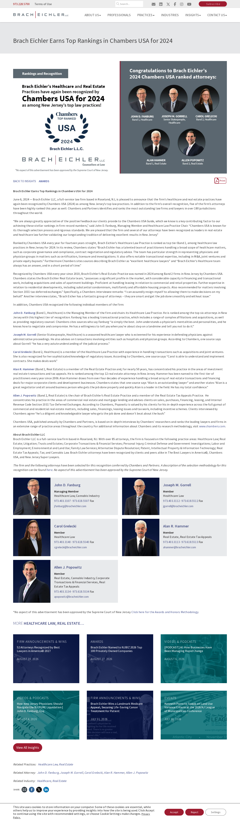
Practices (144, 15)
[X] (39, 789)
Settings (215, 812)
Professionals (119, 15)
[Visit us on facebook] (175, 4)
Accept (174, 812)
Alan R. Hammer (176, 526)
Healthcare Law (48, 764)
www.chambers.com (212, 426)
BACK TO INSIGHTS (24, 181)
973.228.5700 (21, 4)
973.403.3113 (171, 542)
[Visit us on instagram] (181, 4)
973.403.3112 (171, 501)
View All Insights (27, 747)
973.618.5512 (190, 501)
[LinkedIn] (46, 789)
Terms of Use (43, 4)
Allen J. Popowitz (68, 567)
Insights (192, 15)
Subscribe (213, 4)
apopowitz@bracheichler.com (71, 596)
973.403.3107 (62, 501)
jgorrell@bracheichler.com (178, 506)
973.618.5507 (81, 501)
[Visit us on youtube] (189, 4)
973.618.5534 (81, 591)
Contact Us (216, 15)
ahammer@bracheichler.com (179, 547)
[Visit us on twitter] (168, 4)
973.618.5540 (81, 542)
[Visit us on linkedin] (161, 4)
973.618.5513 (190, 542)
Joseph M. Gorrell (177, 485)
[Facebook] (31, 789)
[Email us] (153, 4)
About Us (92, 15)
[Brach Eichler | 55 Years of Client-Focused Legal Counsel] (40, 14)
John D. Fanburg (67, 485)
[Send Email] (24, 789)
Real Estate (66, 764)
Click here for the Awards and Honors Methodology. (165, 612)
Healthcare (44, 781)
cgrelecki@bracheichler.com (70, 547)
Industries (170, 15)
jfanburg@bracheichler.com (70, 506)
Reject (194, 812)
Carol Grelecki (65, 526)
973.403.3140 (62, 542)
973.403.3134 (62, 591)
